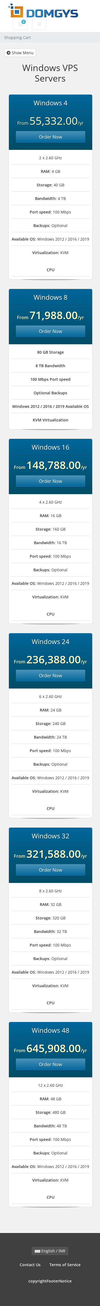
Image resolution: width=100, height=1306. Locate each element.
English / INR (52, 1250)
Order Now (50, 137)
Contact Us (30, 1264)
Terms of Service (65, 1264)
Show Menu (22, 52)
